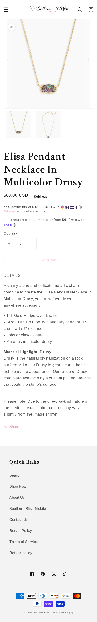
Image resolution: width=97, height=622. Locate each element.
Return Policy (20, 531)
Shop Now (18, 486)
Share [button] (14, 427)
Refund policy (20, 553)
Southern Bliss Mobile (27, 508)
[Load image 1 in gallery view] (18, 124)
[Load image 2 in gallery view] (48, 124)
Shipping (9, 211)
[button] (6, 9)
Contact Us (18, 520)
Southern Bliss (41, 612)
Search (15, 475)
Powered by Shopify (62, 612)
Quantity (10, 233)
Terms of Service (23, 542)
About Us (17, 497)
